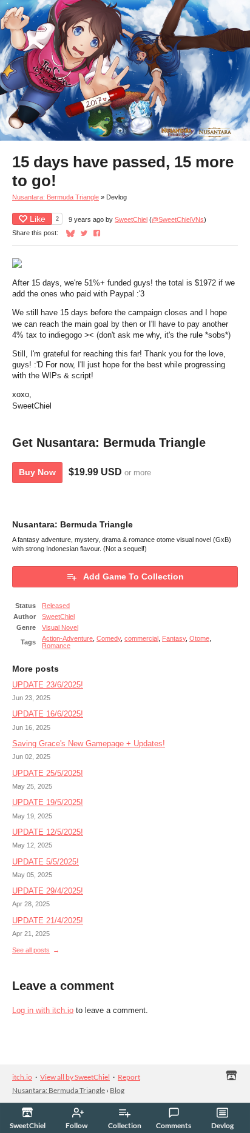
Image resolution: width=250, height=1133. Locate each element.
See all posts (31, 950)
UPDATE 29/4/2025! (47, 890)
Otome (199, 638)
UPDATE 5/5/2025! (45, 861)
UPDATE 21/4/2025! (47, 920)
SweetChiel (131, 219)
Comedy (108, 638)
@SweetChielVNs (178, 219)
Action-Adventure (67, 638)
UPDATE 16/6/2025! (47, 713)
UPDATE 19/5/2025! (47, 802)
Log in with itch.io (42, 1010)
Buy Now (37, 472)
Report (129, 1076)
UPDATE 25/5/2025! (47, 773)
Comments (173, 1125)
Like (38, 219)
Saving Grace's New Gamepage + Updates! (88, 743)
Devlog (222, 1125)
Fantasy (174, 638)
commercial (141, 638)
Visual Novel (60, 627)
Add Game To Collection (133, 576)
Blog (117, 1090)
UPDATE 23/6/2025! (47, 684)
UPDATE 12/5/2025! (47, 832)
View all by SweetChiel (75, 1076)
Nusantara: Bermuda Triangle (55, 197)
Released (56, 605)
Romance (56, 645)
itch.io (22, 1076)
